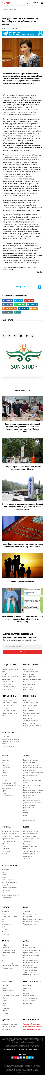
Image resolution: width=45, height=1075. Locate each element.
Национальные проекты (31, 800)
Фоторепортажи (7, 968)
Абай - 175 (26, 859)
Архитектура (6, 934)
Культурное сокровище (9, 882)
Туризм (4, 846)
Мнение (4, 775)
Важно (26, 827)
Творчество (5, 870)
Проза (4, 875)
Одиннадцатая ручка (9, 887)
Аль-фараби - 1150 (29, 856)
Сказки (4, 893)
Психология (27, 985)
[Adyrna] (9, 3)
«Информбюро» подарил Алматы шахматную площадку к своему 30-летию (22, 468)
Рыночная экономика (9, 834)
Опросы (4, 791)
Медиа (4, 932)
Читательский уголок (9, 953)
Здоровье (5, 985)
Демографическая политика (33, 773)
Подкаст (4, 1000)
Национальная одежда (31, 922)
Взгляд (4, 1006)
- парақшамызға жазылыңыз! (21, 287)
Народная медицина (8, 1026)
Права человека (28, 795)
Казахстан (5, 760)
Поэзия (4, 872)
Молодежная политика (31, 765)
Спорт (4, 770)
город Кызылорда (29, 723)
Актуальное (6, 768)
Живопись (5, 911)
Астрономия (27, 988)
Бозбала (4, 945)
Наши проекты (7, 778)
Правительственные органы (33, 790)
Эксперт (4, 780)
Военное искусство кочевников (30, 848)
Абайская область (8, 746)
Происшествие (7, 796)
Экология (5, 1013)
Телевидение (6, 924)
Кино (3, 922)
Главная (4, 9)
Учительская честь (29, 1001)
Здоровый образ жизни (9, 1024)
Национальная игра (30, 914)
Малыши (26, 945)
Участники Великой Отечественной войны (31, 969)
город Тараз (27, 718)
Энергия (26, 993)
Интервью (5, 773)
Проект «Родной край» (31, 953)
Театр (4, 919)
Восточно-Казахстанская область (10, 743)
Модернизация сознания (10, 895)
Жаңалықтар (13, 9)
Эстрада (4, 929)
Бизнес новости (7, 851)
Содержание (27, 1003)
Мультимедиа (6, 788)
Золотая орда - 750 (29, 854)
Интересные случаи (8, 963)
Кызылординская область (32, 726)
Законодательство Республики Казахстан (31, 974)
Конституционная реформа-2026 (29, 807)
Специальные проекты (31, 955)
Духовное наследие (10, 865)
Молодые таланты (29, 948)
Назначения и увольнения (32, 793)
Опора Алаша (6, 898)
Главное (26, 815)
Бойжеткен (5, 948)
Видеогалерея (28, 958)
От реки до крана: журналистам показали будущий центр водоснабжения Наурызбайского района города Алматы (22, 506)
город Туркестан (29, 715)
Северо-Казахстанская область (9, 714)
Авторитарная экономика (10, 836)
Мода (3, 960)
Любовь (4, 955)
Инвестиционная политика (32, 768)
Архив (4, 793)
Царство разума (29, 996)
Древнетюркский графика (32, 851)
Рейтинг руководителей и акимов (32, 782)
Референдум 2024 (29, 820)
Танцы (4, 914)
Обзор (4, 1003)
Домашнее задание (8, 950)
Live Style (5, 941)
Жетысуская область (30, 708)
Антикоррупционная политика (8, 842)
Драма (4, 877)
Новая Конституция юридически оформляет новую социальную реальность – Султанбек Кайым (22, 545)
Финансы (5, 854)
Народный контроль (8, 839)
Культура (5, 907)
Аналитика (5, 849)
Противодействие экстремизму (8, 992)
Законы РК (27, 798)
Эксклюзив (5, 1008)
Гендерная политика (30, 770)
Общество (5, 765)
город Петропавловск (9, 710)
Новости (5, 756)
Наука (25, 991)
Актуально (27, 756)
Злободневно (7, 981)
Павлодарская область (9, 708)
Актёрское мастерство (9, 916)
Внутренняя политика (30, 760)
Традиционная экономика (10, 831)
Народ (25, 813)
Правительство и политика (32, 778)
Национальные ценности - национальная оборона (32, 962)
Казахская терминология (10, 995)
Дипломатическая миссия (32, 803)
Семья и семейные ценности (22, 582)
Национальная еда (29, 916)
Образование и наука (32, 981)
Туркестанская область (31, 713)
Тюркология (27, 841)
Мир (3, 763)
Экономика (6, 827)
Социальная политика (30, 775)
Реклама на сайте (9, 1049)
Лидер (4, 988)
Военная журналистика (10, 965)
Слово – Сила (6, 885)
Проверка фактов (29, 965)
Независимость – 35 (9, 783)
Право (25, 810)
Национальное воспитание (32, 919)
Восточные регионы (9, 732)
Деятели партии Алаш (31, 839)
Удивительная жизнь (30, 998)
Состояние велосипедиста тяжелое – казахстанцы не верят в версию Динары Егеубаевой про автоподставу (22, 619)
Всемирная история (30, 834)
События (5, 998)
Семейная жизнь (7, 958)
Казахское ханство (29, 836)
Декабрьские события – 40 (11, 785)
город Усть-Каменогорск (10, 739)
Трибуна (26, 818)
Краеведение (27, 844)
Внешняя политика (29, 763)
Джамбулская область (31, 721)
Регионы (4, 1011)
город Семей (6, 736)
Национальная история (31, 831)
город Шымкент (28, 710)
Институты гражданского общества (32, 786)
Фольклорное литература (32, 950)
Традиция (26, 911)
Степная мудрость (8, 880)
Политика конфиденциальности (28, 1049)
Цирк (3, 927)
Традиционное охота (30, 924)
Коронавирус (6, 1029)
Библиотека (6, 890)
